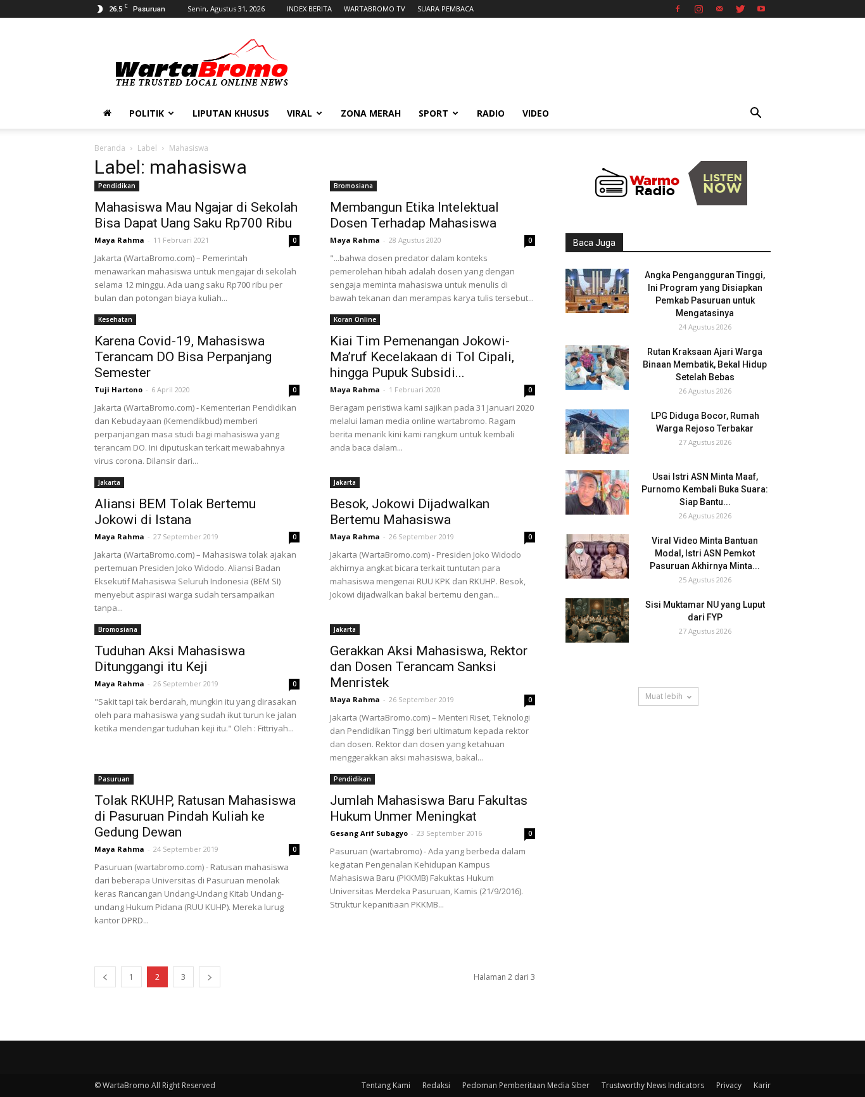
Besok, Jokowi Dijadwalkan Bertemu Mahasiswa (409, 511)
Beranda (109, 148)
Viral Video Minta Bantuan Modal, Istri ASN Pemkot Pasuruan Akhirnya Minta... (705, 553)
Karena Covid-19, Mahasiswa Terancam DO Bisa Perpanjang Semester (183, 356)
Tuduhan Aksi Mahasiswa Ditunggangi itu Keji (169, 658)
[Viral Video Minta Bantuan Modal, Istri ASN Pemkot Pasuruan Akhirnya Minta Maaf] (597, 556)
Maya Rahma (119, 240)
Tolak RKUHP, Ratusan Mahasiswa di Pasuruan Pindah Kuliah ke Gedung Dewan (195, 816)
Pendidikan (117, 185)
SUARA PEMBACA (445, 8)
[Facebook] (677, 9)
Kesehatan (115, 319)
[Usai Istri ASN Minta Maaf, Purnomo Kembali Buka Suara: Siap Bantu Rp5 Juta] (597, 492)
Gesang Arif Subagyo (369, 833)
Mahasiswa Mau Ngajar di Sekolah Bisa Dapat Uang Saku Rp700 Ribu (196, 215)
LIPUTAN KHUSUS (231, 113)
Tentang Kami (386, 1085)
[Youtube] (761, 9)
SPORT (433, 113)
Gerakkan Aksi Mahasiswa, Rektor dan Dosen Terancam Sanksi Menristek (428, 666)
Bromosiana (353, 185)
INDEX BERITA (309, 8)
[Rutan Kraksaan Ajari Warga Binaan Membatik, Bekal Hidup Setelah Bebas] (597, 367)
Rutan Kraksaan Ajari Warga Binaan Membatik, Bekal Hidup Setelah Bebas (705, 364)
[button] (755, 114)
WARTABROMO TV (374, 8)
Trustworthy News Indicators (653, 1085)
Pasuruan (114, 778)
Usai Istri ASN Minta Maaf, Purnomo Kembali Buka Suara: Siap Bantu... (704, 489)
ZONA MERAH (371, 113)
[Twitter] (740, 9)
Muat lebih (664, 696)
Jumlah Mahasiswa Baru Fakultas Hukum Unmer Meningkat (428, 808)
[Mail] (719, 9)
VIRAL (299, 113)
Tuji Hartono (118, 389)
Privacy (729, 1085)
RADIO (491, 113)
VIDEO (535, 113)
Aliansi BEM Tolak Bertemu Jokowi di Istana (175, 511)
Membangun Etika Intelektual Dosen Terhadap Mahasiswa (414, 215)
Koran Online (355, 319)
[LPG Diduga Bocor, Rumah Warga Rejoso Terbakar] (597, 431)
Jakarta (109, 482)
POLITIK (146, 113)
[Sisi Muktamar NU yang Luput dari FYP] (597, 620)
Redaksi (436, 1085)
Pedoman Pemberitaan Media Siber (526, 1085)
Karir (762, 1085)
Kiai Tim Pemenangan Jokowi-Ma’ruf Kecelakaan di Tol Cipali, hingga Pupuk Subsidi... (422, 356)
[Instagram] (698, 9)
